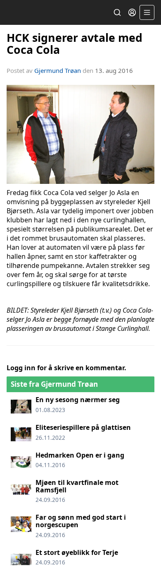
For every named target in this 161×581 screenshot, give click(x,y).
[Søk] (117, 12)
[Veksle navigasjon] (147, 12)
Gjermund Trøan (57, 70)
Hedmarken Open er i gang (80, 455)
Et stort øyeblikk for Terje (77, 552)
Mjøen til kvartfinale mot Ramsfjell (77, 486)
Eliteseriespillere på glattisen (83, 427)
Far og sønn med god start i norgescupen (81, 521)
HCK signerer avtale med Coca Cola (74, 43)
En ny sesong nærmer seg (78, 399)
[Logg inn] (132, 12)
